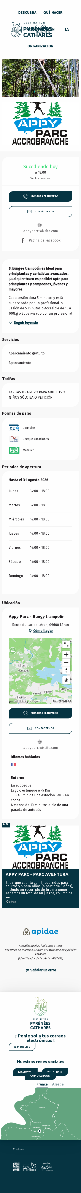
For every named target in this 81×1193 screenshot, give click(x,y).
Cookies (18, 1149)
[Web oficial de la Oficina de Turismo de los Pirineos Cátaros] (31, 29)
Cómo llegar (40, 1075)
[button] (43, 29)
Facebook (25, 1072)
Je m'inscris (22, 1046)
